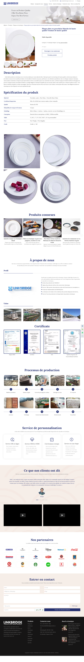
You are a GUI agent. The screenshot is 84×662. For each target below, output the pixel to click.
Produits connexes (42, 214)
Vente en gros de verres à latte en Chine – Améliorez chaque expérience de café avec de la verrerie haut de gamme (74, 627)
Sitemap (56, 652)
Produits (46, 4)
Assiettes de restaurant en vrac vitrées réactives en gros (72, 239)
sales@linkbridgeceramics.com (67, 0)
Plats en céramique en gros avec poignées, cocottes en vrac (32, 239)
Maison (32, 4)
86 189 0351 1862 (49, 630)
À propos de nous (39, 4)
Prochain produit (52, 55)
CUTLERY (30, 640)
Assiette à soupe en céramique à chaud (13, 239)
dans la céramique (57, 4)
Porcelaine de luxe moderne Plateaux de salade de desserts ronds (52, 240)
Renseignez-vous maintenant (52, 51)
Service (50, 4)
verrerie (29, 642)
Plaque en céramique (18, 25)
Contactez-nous (66, 4)
